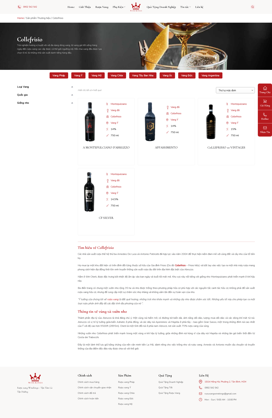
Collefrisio (116, 116)
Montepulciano (119, 104)
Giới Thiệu (85, 7)
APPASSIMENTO (166, 147)
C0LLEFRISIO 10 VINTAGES (226, 147)
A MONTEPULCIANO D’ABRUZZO (106, 147)
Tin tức (184, 7)
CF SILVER (106, 218)
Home (71, 7)
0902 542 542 (30, 6)
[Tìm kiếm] (252, 7)
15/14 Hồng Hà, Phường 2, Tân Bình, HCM (225, 381)
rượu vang (112, 299)
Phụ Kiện (118, 7)
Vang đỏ (115, 110)
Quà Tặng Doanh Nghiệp (161, 7)
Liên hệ (199, 7)
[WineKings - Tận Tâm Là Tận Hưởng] (136, 7)
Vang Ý (114, 123)
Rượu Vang (101, 7)
